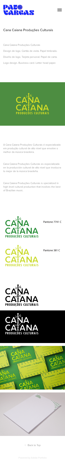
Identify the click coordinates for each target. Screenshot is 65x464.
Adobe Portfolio (39, 457)
